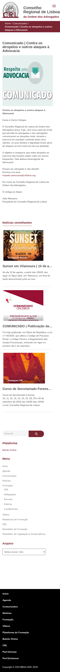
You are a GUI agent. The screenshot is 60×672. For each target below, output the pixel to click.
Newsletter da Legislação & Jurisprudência (23, 534)
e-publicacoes (11, 509)
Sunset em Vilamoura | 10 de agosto (28, 266)
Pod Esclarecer (11, 658)
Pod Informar (10, 652)
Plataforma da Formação (15, 519)
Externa (8, 504)
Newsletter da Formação (14, 529)
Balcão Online (9, 450)
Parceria (8, 499)
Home (8, 23)
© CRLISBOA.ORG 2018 (25, 667)
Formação (7, 485)
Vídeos (5, 514)
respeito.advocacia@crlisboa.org (19, 175)
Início (6, 593)
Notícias (6, 480)
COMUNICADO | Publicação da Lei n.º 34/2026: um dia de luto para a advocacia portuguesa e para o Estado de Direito (28, 326)
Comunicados (20, 23)
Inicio (5, 466)
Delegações (10, 494)
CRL (6, 489)
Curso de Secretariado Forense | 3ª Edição (28, 389)
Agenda (6, 471)
